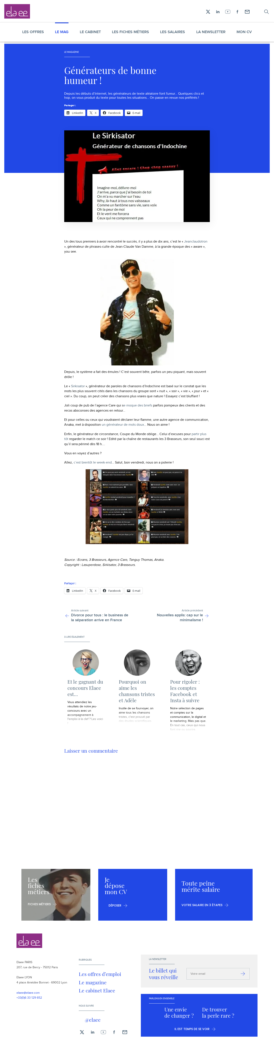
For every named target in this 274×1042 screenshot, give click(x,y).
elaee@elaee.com (28, 993)
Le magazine (93, 982)
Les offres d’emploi (100, 974)
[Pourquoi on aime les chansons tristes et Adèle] (137, 662)
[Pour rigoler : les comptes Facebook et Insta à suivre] (188, 662)
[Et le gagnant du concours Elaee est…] (85, 662)
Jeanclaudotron (195, 242)
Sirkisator (78, 386)
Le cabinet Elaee (97, 990)
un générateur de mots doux (123, 425)
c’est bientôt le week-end (93, 463)
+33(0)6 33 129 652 (29, 997)
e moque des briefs (138, 405)
